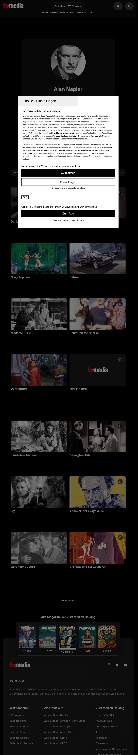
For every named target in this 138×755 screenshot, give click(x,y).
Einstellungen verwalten (68, 182)
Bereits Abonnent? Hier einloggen (68, 220)
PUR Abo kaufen (68, 213)
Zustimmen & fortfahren (68, 173)
